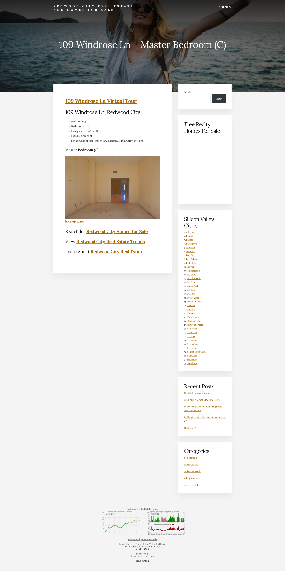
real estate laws (191, 464)
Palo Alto (191, 313)
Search (187, 92)
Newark (191, 305)
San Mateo (192, 340)
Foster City (191, 263)
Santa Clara (192, 344)
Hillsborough (193, 271)
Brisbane (190, 240)
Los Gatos (191, 282)
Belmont (190, 236)
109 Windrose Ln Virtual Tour (101, 101)
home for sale (190, 458)
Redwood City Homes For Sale (117, 231)
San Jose (191, 336)
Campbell (190, 247)
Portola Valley (193, 317)
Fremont (191, 267)
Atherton (190, 232)
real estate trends (192, 471)
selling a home (191, 478)
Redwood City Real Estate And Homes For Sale (93, 8)
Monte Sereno (194, 298)
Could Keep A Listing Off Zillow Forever (202, 400)
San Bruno (192, 329)
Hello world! (190, 428)
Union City (192, 359)
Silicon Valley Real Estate (154, 544)
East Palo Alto (192, 259)
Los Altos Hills (194, 278)
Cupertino (190, 251)
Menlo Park (192, 286)
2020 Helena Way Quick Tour (197, 393)
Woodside (192, 363)
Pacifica (191, 309)
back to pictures (74, 221)
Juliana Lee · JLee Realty (130, 544)
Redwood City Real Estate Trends (110, 241)
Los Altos (191, 274)
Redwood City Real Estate (117, 251)
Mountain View (194, 302)
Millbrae (191, 290)
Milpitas (191, 294)
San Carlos (192, 332)
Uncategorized (191, 485)
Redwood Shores (195, 325)
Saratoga (191, 348)
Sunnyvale (192, 356)
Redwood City (193, 321)
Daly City (190, 255)
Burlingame (191, 244)
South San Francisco (196, 352)
